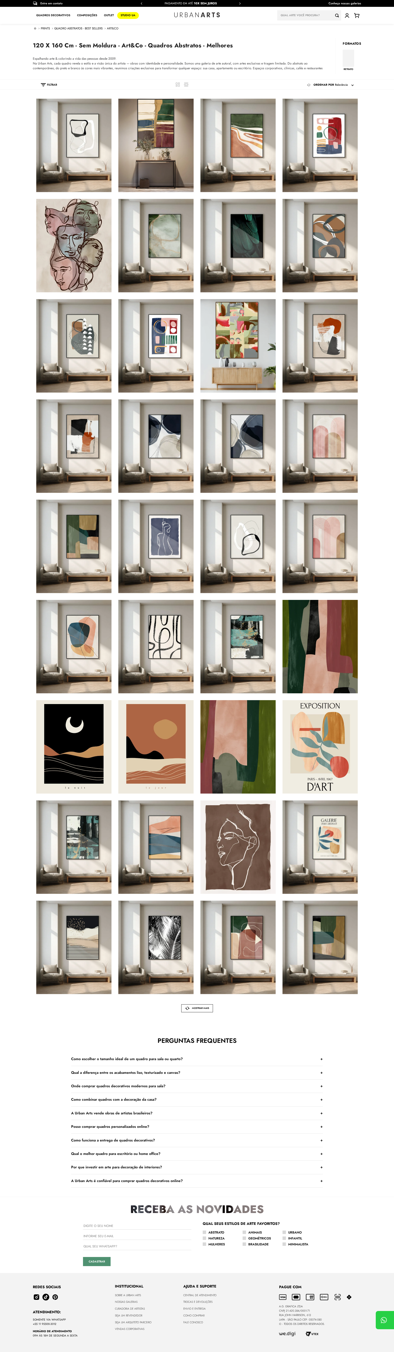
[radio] (178, 84)
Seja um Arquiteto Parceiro (133, 1322)
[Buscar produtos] (338, 15)
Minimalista (298, 1244)
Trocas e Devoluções (198, 1302)
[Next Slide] (239, 3)
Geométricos (259, 1238)
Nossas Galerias (126, 1302)
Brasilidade (258, 1244)
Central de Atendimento (199, 1295)
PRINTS (45, 28)
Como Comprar (194, 1315)
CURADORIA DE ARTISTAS (130, 1309)
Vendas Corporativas (129, 1329)
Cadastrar (97, 1261)
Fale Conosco (193, 1322)
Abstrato (216, 1232)
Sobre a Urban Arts (128, 1295)
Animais (255, 1232)
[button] (46, 84)
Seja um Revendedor (128, 1315)
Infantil (295, 1238)
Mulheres (216, 1244)
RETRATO (348, 69)
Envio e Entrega (194, 1309)
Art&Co (112, 28)
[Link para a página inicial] (35, 28)
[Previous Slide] (141, 3)
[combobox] (309, 15)
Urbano (295, 1232)
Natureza (216, 1238)
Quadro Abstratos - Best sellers (78, 28)
